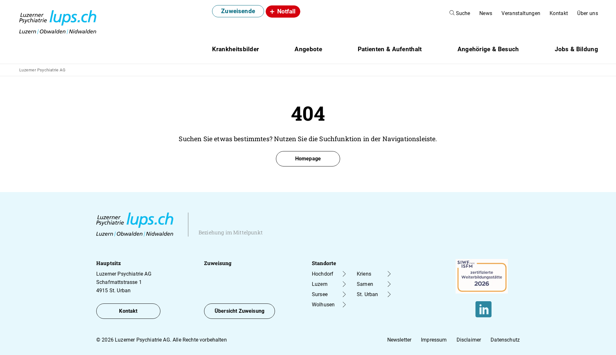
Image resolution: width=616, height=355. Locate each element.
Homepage (308, 159)
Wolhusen (323, 305)
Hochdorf (322, 274)
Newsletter (399, 340)
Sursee (320, 294)
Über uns (587, 13)
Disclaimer (469, 340)
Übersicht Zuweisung (239, 311)
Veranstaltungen (520, 13)
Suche (462, 13)
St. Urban (367, 294)
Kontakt (559, 13)
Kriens (364, 274)
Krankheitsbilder (235, 49)
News (485, 13)
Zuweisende (238, 11)
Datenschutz (505, 340)
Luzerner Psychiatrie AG (42, 70)
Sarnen (365, 284)
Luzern (320, 284)
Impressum (434, 340)
